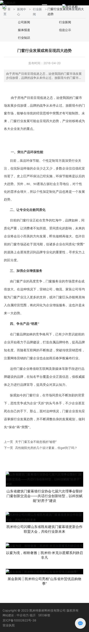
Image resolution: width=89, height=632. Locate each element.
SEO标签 (44, 615)
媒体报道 (24, 30)
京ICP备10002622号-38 (19, 620)
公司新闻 (24, 22)
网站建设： (10, 615)
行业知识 (24, 37)
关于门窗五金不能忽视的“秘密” (36, 442)
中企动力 (23, 615)
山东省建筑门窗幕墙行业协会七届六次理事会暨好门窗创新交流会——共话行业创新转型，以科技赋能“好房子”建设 (44, 496)
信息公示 (65, 30)
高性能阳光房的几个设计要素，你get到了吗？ (46, 448)
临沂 (33, 615)
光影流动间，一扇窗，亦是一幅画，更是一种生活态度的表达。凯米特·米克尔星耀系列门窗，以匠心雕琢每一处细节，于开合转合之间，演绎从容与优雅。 (44, 554)
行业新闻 (65, 22)
